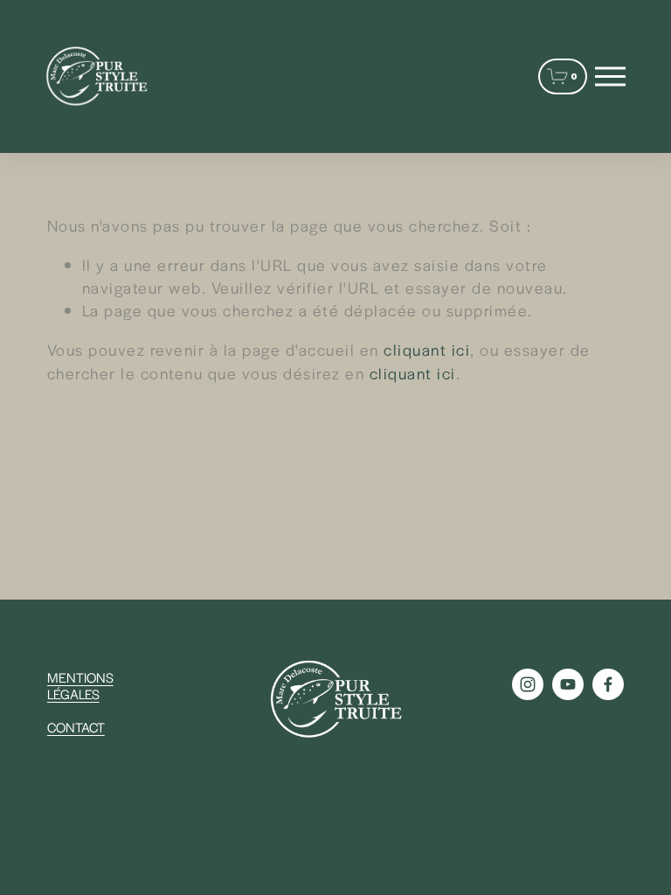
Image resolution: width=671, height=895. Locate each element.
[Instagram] (527, 684)
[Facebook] (608, 684)
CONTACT (76, 726)
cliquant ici (427, 349)
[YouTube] (568, 684)
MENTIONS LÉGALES (80, 685)
